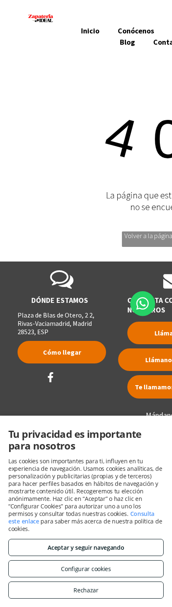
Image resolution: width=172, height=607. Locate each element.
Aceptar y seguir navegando (86, 547)
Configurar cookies (86, 569)
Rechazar (86, 590)
